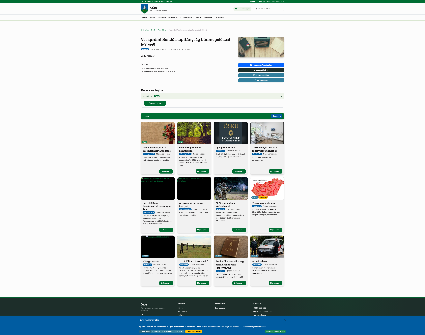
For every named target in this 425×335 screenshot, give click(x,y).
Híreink (153, 17)
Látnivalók (208, 17)
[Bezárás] (284, 320)
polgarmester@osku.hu (262, 311)
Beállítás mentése (194, 331)
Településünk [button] (188, 17)
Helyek (181, 315)
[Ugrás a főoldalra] (144, 9)
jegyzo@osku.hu (259, 315)
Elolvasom (165, 171)
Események (162, 17)
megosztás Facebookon (262, 65)
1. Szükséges (145, 331)
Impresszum (220, 308)
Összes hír (277, 116)
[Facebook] (142, 315)
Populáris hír (162, 30)
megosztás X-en (262, 70)
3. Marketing (167, 331)
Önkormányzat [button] (174, 17)
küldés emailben (262, 75)
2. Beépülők (156, 331)
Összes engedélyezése (276, 331)
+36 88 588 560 (256, 1)
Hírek (153, 30)
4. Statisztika (179, 331)
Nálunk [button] (198, 17)
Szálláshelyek (219, 17)
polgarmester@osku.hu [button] (274, 1)
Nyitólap (145, 17)
